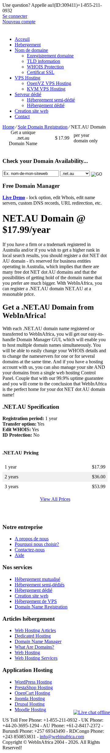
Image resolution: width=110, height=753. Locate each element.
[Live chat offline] (91, 712)
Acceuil (22, 39)
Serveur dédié (28, 94)
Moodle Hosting (30, 709)
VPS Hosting (27, 77)
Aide (19, 555)
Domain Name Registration (41, 606)
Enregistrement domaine (50, 55)
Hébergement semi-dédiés (39, 584)
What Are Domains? (34, 647)
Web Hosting (27, 652)
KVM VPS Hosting (46, 88)
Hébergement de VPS (36, 601)
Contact (22, 116)
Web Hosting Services (36, 658)
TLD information (43, 61)
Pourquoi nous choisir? (37, 544)
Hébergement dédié (45, 105)
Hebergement (28, 44)
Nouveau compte (18, 21)
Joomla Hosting (30, 698)
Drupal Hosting (30, 704)
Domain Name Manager (38, 641)
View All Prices (55, 499)
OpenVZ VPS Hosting (49, 83)
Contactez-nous (30, 549)
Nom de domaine (31, 50)
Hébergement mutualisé (37, 579)
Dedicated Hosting (33, 636)
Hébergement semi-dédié (51, 99)
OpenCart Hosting (32, 693)
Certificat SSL (40, 72)
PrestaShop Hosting (34, 687)
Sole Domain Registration (43, 126)
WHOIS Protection (45, 66)
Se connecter (14, 16)
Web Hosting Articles (35, 630)
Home (8, 126)
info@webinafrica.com (62, 736)
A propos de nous (32, 538)
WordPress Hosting (33, 682)
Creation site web (31, 111)
